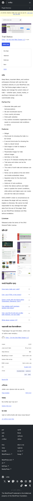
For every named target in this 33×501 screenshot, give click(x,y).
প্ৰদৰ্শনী (19, 430)
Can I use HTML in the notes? (11, 294)
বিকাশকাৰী (4, 451)
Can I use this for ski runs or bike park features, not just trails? (12, 313)
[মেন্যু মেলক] (30, 2)
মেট (3, 463)
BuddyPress (6, 469)
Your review (5, 393)
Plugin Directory (6, 8)
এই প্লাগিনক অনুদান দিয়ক (8, 419)
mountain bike (20, 371)
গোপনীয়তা (4, 439)
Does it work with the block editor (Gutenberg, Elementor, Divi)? (13, 300)
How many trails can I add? (11, 289)
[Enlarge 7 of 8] (29, 256)
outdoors (28, 371)
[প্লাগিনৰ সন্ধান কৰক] (20, 20)
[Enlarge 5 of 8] (29, 235)
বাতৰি (3, 433)
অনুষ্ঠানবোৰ (19, 448)
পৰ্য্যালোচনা (6, 56)
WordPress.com (8, 460)
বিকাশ (5, 64)
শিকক (3, 445)
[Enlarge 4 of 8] (13, 274)
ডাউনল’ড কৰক (6, 44)
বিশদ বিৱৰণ (6, 51)
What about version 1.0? (9, 320)
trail (26, 374)
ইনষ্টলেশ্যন (6, 60)
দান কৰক (20, 451)
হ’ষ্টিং (3, 436)
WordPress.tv (7, 454)
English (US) (27, 367)
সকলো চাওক (28, 393)
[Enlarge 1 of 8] (13, 235)
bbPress (5, 466)
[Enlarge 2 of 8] (13, 252)
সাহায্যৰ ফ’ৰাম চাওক (6, 406)
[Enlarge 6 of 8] (29, 244)
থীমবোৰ (19, 433)
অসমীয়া (7, 477)
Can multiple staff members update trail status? (10, 307)
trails (29, 374)
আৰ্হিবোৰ (19, 439)
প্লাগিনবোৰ (19, 436)
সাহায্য (5, 69)
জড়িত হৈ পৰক (20, 445)
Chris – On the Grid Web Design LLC (13, 39)
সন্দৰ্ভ (3, 430)
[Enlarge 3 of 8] (13, 262)
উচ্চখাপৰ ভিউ (5, 379)
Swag (20, 454)
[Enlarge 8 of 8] (29, 267)
